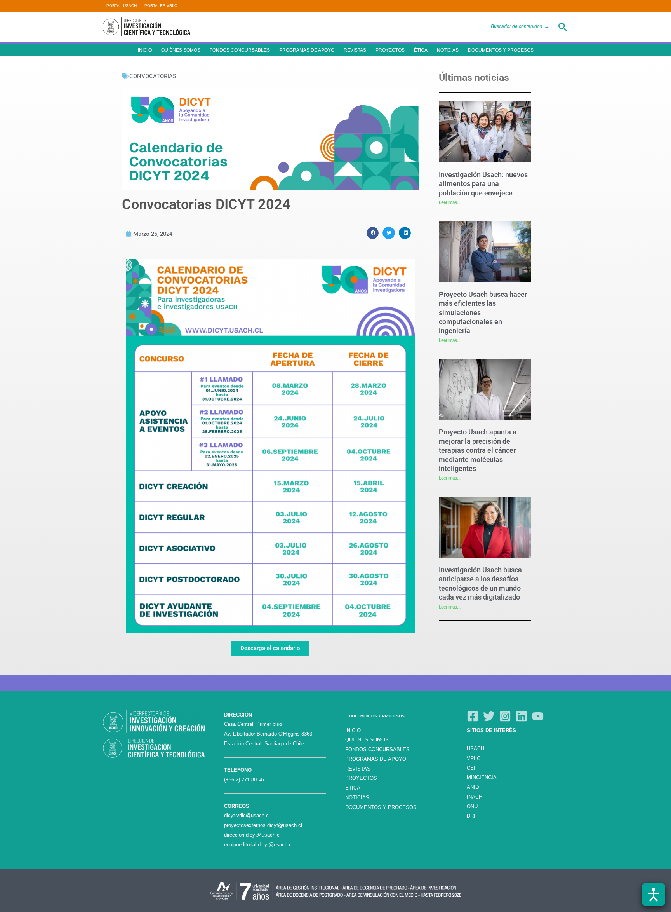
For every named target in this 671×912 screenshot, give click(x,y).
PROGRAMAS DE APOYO (306, 50)
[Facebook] (472, 716)
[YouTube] (538, 716)
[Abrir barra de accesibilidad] (653, 894)
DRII (472, 816)
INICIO (145, 50)
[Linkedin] (521, 716)
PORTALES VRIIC (160, 5)
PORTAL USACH (121, 5)
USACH (475, 749)
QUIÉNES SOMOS (180, 50)
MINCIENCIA (482, 777)
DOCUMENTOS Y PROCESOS (501, 50)
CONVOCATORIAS (152, 76)
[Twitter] (489, 716)
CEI (471, 768)
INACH (474, 797)
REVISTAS (355, 50)
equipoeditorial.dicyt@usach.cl (258, 844)
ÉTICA (421, 50)
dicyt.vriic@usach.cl (247, 815)
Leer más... (450, 202)
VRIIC (473, 758)
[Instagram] (505, 716)
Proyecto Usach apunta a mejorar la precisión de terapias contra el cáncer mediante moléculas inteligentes (477, 450)
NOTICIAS (448, 50)
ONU (472, 806)
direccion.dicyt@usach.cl (252, 835)
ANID (473, 787)
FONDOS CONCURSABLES (240, 50)
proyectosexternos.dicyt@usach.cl (263, 825)
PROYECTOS (390, 50)
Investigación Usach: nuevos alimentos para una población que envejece (483, 184)
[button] (562, 27)
